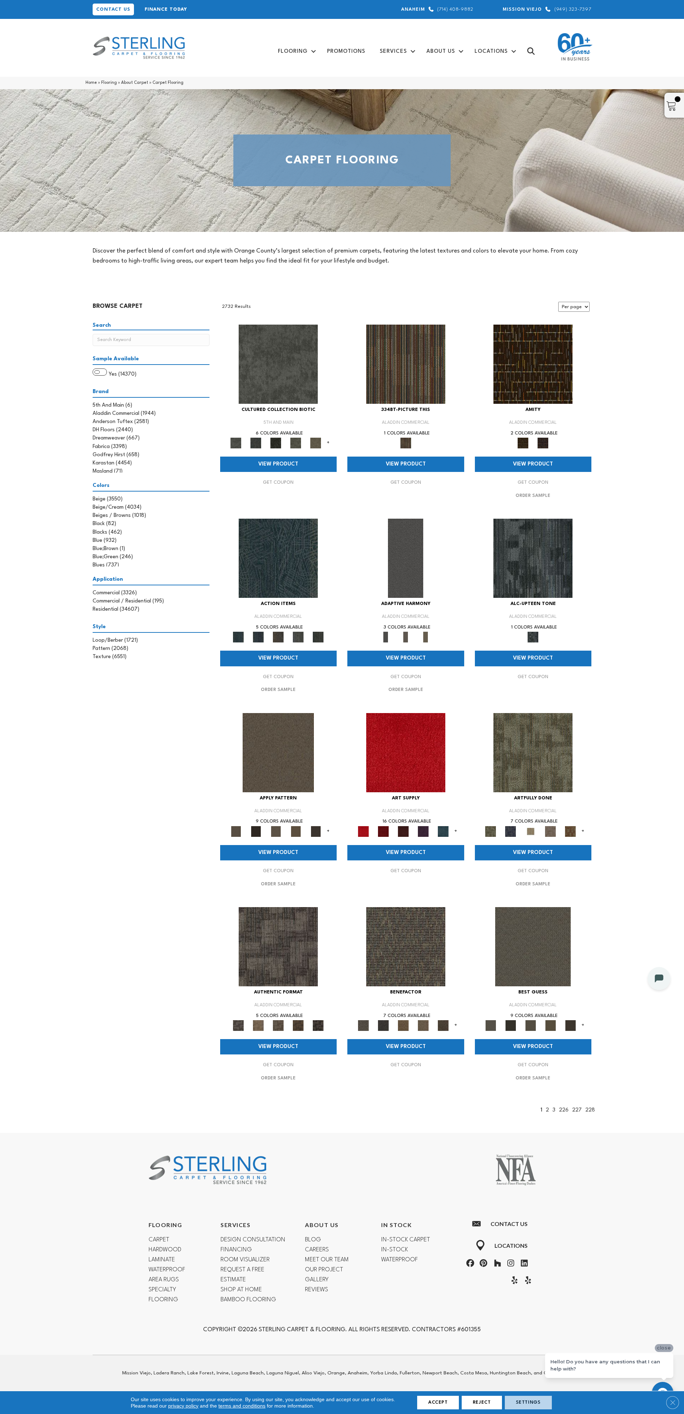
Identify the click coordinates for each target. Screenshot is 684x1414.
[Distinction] (316, 443)
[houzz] (496, 1264)
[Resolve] (278, 752)
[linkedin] (523, 1264)
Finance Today (166, 9)
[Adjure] (316, 831)
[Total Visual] (403, 1025)
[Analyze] (256, 831)
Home (91, 83)
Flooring (292, 51)
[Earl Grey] (298, 637)
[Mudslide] (405, 364)
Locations (491, 51)
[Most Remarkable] (510, 831)
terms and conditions (241, 1406)
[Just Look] (443, 1025)
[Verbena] (423, 831)
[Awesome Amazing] (550, 831)
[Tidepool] (278, 558)
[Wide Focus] (383, 1025)
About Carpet (134, 83)
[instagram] (509, 1264)
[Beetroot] (403, 831)
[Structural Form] (318, 1025)
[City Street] (318, 637)
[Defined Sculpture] (258, 1025)
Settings (528, 1402)
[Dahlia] (383, 831)
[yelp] (513, 1281)
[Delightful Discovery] (532, 752)
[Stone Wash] (443, 831)
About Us (440, 51)
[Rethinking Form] (298, 1025)
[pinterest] (483, 1264)
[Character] (256, 443)
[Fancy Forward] (405, 947)
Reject (482, 1402)
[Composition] (296, 443)
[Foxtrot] (532, 558)
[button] (313, 51)
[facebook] (469, 1264)
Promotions (346, 51)
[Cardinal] (405, 752)
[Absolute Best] (423, 1025)
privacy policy (183, 1406)
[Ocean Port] (258, 637)
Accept (438, 1402)
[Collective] (276, 443)
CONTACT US (113, 9)
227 (577, 1110)
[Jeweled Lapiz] (405, 558)
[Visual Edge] (278, 947)
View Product (278, 464)
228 (590, 1110)
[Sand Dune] (426, 637)
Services (393, 51)
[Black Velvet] (543, 443)
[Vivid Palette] (570, 831)
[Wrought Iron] (406, 637)
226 (564, 1110)
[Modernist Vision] (530, 831)
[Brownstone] (278, 637)
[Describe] (276, 831)
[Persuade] (296, 831)
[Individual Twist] (278, 1025)
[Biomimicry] (278, 364)
